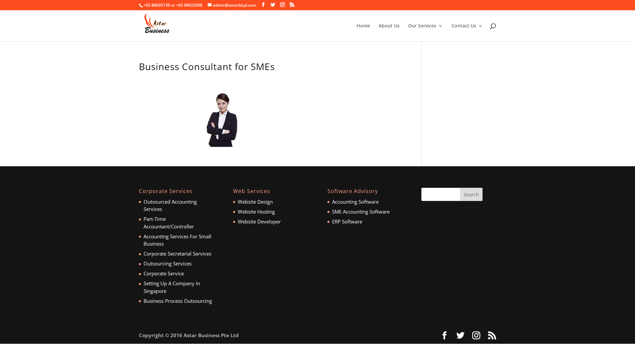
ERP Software (347, 221)
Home (363, 26)
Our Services (422, 26)
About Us (389, 26)
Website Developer (259, 221)
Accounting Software (355, 201)
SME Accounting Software (361, 211)
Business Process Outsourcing (178, 301)
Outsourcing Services (167, 263)
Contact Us (463, 26)
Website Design (255, 201)
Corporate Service (164, 273)
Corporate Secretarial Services (177, 253)
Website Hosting (256, 211)
